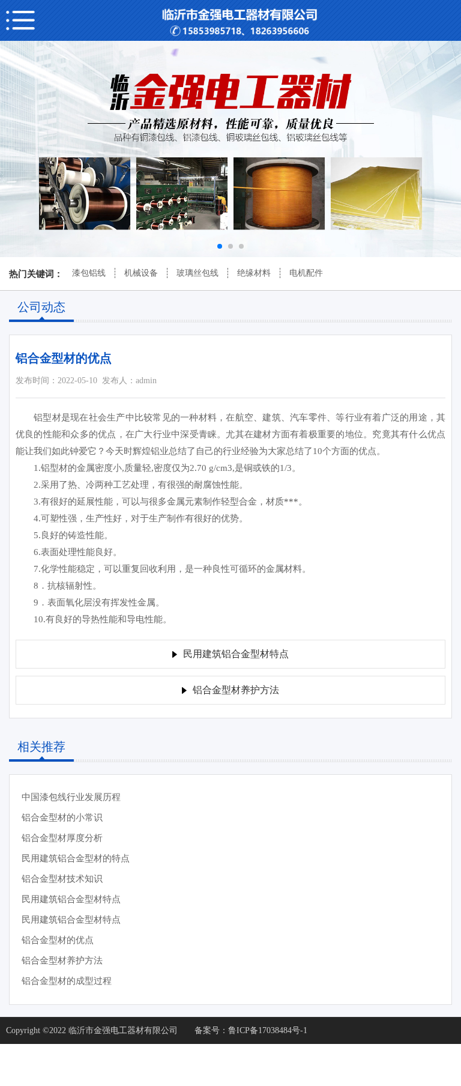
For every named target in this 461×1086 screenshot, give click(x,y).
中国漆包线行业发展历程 (71, 797)
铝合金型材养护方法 (62, 960)
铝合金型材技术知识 (62, 879)
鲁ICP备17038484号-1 (267, 1030)
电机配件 (306, 273)
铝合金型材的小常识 (62, 817)
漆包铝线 (89, 273)
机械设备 (141, 273)
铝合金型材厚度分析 (62, 838)
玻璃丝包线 (197, 273)
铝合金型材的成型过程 (67, 981)
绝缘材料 (254, 273)
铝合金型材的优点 (58, 940)
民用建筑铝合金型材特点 (71, 899)
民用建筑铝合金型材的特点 (76, 858)
